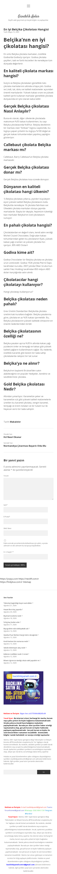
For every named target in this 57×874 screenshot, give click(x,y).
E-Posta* (7, 517)
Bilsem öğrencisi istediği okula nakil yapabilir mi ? (22, 660)
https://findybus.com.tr (11, 581)
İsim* (6, 505)
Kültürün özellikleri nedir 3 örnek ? (16, 654)
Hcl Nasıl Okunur (12, 437)
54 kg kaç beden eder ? (12, 622)
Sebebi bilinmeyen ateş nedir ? (15, 648)
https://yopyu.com (9, 578)
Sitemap (27, 581)
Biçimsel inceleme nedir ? (13, 616)
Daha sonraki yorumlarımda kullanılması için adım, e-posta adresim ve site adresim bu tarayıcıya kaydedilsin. (26, 544)
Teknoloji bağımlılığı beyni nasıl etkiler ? (18, 603)
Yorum (6, 476)
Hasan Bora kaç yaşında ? (13, 609)
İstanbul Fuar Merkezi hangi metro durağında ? (21, 635)
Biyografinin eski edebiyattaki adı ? (16, 629)
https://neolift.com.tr (28, 578)
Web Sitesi (7, 528)
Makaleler (15, 421)
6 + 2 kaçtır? (9, 552)
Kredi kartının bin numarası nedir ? (16, 641)
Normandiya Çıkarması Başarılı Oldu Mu (25, 445)
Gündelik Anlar (28, 16)
